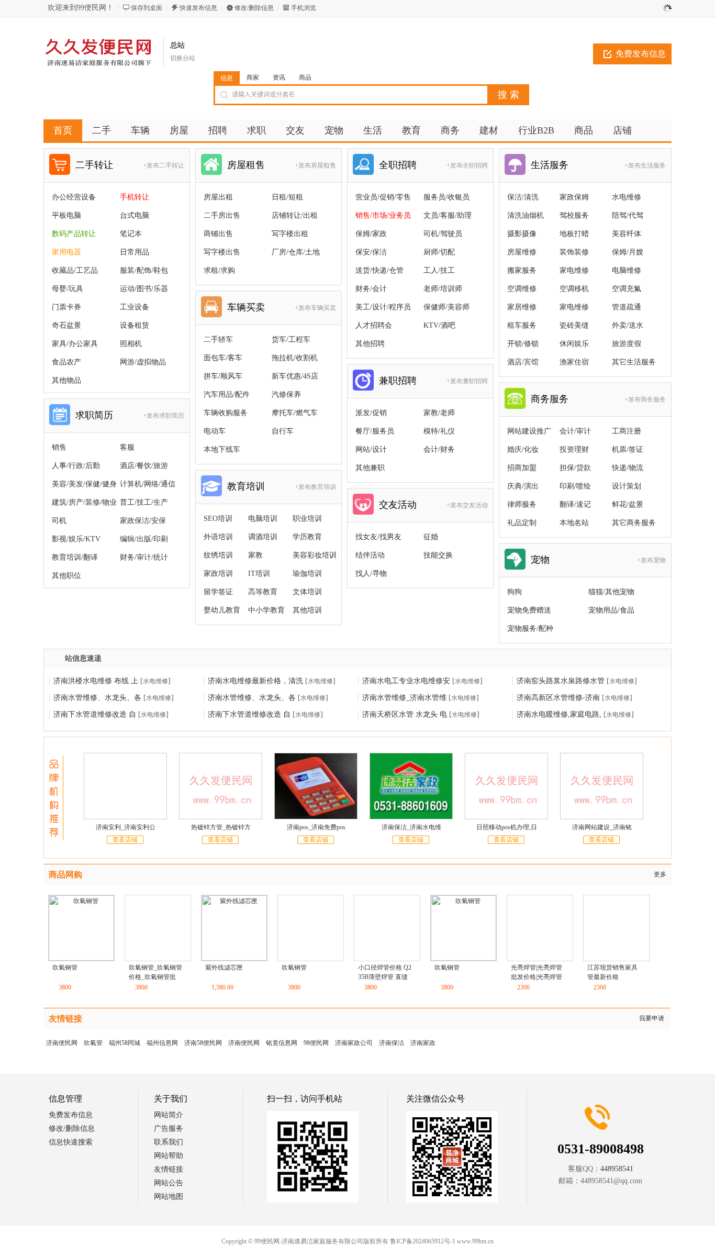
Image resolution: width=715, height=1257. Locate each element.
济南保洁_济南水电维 (411, 827)
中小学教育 (266, 610)
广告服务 (168, 1128)
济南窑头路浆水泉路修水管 (561, 681)
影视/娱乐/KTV (76, 539)
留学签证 (218, 592)
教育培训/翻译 (75, 557)
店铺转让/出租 (295, 215)
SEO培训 (218, 518)
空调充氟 (626, 289)
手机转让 (134, 197)
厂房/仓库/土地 (296, 252)
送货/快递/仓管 (379, 270)
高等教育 (262, 592)
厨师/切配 (439, 252)
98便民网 (316, 1043)
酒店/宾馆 (523, 362)
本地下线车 (222, 449)
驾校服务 (574, 215)
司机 (59, 521)
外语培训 (218, 537)
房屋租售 (246, 165)
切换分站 (182, 58)
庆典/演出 (523, 486)
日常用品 (134, 252)
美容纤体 (626, 234)
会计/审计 (575, 431)
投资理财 (574, 449)
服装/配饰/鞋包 (144, 270)
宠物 (540, 559)
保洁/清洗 (523, 197)
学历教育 (307, 537)
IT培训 (259, 573)
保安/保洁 (371, 252)
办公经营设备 (74, 197)
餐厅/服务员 (374, 431)
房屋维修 (522, 252)
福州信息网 (162, 1043)
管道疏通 (626, 307)
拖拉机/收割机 (295, 358)
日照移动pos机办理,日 (506, 827)
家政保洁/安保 (143, 521)
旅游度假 (626, 344)
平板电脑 (66, 215)
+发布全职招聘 (467, 165)
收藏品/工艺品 (75, 270)
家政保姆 (574, 197)
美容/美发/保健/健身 (84, 484)
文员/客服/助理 (447, 215)
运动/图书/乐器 (144, 289)
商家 (253, 77)
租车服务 (522, 325)
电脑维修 (626, 270)
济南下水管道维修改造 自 (94, 714)
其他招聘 (370, 344)
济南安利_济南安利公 (125, 827)
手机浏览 (303, 8)
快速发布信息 (198, 8)
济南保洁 (391, 1043)
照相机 (131, 344)
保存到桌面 (146, 8)
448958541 (616, 1169)
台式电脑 (134, 215)
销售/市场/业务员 (383, 215)
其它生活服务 (634, 362)
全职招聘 (398, 165)
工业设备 (134, 307)
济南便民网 (61, 1043)
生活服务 (549, 165)
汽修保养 (286, 394)
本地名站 (574, 523)
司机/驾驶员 (442, 234)
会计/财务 (439, 449)
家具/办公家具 (75, 344)
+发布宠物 (651, 560)
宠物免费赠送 (529, 610)
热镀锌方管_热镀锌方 (221, 827)
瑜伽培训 (307, 573)
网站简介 (168, 1115)
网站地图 (168, 1196)
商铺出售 (218, 234)
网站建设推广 (529, 431)
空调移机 (574, 289)
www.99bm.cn (420, 1241)
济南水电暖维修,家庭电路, (559, 714)
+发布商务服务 (645, 399)
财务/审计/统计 (144, 557)
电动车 (215, 431)
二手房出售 (222, 215)
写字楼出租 (290, 234)
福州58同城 (124, 1043)
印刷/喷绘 (575, 486)
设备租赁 (134, 325)
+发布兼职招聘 (467, 381)
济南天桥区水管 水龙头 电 (404, 714)
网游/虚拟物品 (143, 362)
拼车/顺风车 (223, 376)
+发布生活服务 (645, 165)
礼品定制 (522, 523)
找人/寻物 (371, 573)
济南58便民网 (203, 1043)
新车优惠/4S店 (295, 376)
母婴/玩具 (67, 289)
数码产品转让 (74, 234)
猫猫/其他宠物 (611, 592)
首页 (62, 130)
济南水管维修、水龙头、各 (97, 698)
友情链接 (168, 1169)
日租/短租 (287, 197)
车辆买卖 (246, 307)
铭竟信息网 (281, 1043)
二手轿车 (218, 339)
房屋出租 (218, 197)
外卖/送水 (627, 325)
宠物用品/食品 (611, 610)
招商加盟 (522, 468)
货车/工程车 (291, 339)
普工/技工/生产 (144, 502)
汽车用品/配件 (227, 394)
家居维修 (522, 307)
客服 (127, 447)
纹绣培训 (218, 555)
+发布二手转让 (163, 165)
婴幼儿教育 (222, 610)
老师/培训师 (442, 289)
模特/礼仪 (439, 431)
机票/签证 (627, 449)
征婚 (430, 537)
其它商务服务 (634, 523)
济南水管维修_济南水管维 (404, 698)
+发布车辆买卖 (315, 308)
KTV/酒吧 (439, 325)
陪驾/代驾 (627, 215)
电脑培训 (262, 518)
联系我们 (168, 1142)
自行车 (283, 431)
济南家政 (422, 1043)
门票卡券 (66, 307)
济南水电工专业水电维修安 (406, 681)
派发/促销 (371, 413)
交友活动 (398, 504)
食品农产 (66, 362)
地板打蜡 (574, 234)
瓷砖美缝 (574, 325)
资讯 (279, 77)
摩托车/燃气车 (295, 413)
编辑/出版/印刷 (144, 539)
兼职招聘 (398, 380)
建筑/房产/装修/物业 (84, 502)
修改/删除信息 (254, 8)
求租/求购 (219, 270)
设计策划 (626, 486)
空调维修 (522, 289)
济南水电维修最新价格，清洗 (255, 681)
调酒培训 (262, 537)
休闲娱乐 (574, 344)
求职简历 (94, 415)
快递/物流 (627, 468)
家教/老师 (439, 413)
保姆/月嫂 (627, 252)
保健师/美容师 (446, 307)
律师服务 (522, 504)
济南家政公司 (354, 1043)
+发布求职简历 (163, 415)
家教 (255, 555)
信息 (226, 78)
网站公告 (168, 1183)
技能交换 (438, 555)
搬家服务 (522, 270)
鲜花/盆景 (627, 504)
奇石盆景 (66, 325)
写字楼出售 (222, 252)
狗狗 (514, 592)
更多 (660, 874)
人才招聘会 (373, 325)
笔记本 (131, 234)
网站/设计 (371, 449)
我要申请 (651, 1018)
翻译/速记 (575, 504)
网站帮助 (168, 1156)
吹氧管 (93, 1043)
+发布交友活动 (467, 505)
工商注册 (626, 431)
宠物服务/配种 (530, 628)
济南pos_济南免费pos (316, 827)
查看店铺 (125, 839)
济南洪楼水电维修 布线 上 (95, 681)
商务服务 (549, 399)
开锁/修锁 (523, 344)
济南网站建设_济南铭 (602, 827)
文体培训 (307, 592)
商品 (305, 77)
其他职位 (66, 576)
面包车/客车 (223, 358)
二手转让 (94, 165)
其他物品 (66, 380)
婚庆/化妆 (523, 449)
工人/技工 (439, 270)
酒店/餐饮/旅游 (144, 466)
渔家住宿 (574, 362)
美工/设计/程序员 (383, 307)
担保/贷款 (575, 468)
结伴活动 (370, 555)
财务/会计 (371, 289)
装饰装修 (574, 252)
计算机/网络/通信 (147, 484)
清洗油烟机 (525, 215)
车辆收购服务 (226, 413)
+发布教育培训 (315, 487)
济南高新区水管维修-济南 (558, 698)
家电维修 (574, 270)
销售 (59, 447)
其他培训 (307, 610)
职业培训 (307, 518)
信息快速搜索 (71, 1142)
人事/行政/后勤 (76, 466)
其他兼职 (370, 468)
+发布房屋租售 (315, 165)
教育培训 (246, 486)
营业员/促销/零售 (383, 197)
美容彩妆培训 (315, 555)
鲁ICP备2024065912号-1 (367, 1241)
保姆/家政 (371, 234)
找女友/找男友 (378, 537)
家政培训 (218, 573)
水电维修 (626, 197)
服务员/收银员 (446, 197)
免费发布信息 (641, 53)
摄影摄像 (522, 234)
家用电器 (66, 252)
